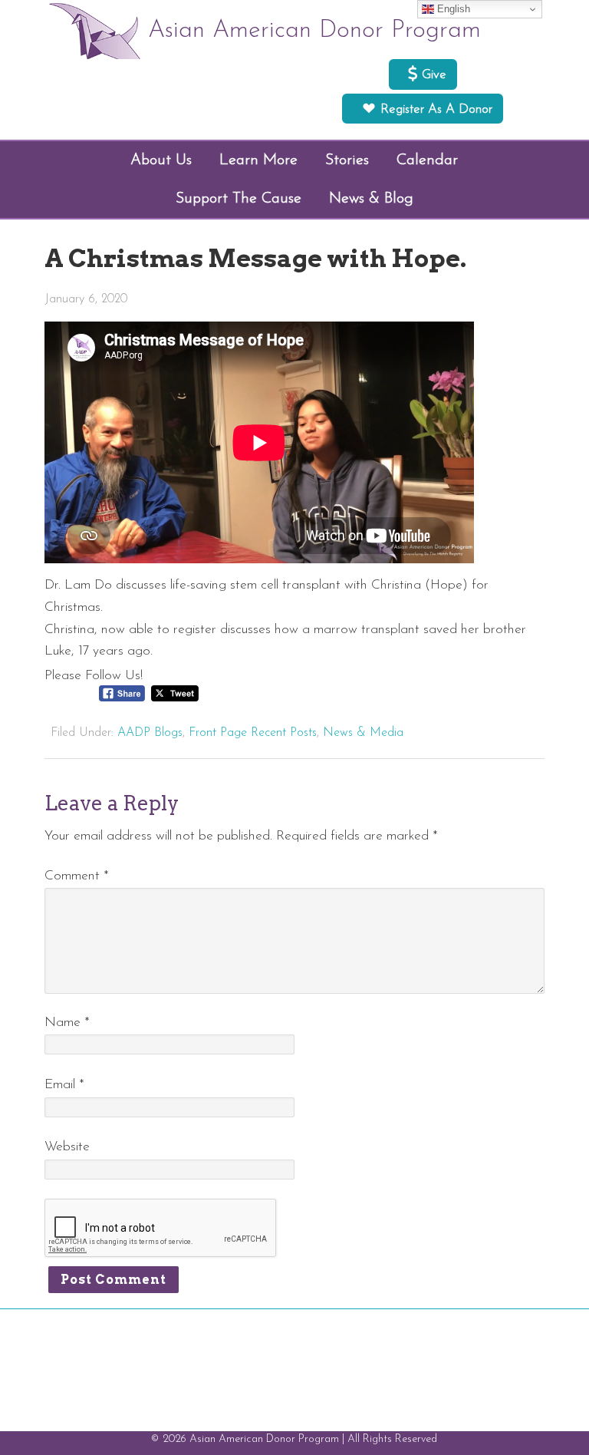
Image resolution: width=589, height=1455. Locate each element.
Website (67, 1146)
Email (64, 1084)
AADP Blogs (150, 733)
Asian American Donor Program (314, 30)
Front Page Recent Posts (253, 733)
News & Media (363, 733)
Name (67, 1022)
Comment (76, 876)
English (452, 9)
